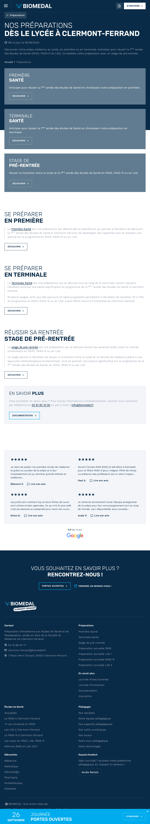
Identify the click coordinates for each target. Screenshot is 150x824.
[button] (147, 811)
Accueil (8, 62)
